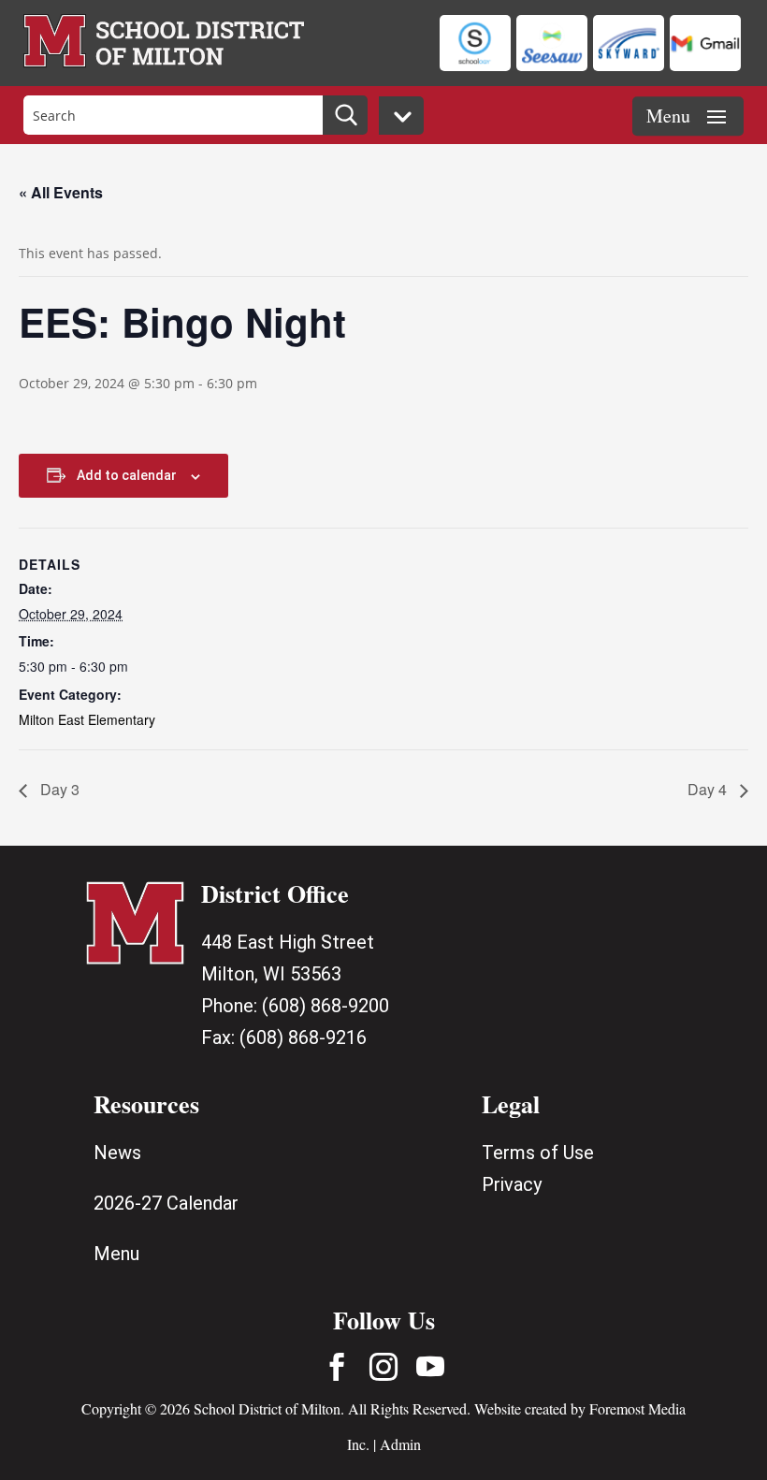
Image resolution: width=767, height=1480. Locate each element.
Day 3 (58, 789)
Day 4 (709, 789)
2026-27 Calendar (166, 1203)
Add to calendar (127, 475)
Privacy (512, 1184)
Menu (116, 1253)
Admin (400, 1444)
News (117, 1152)
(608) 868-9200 (325, 1005)
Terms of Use (538, 1152)
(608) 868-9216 (303, 1037)
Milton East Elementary (87, 719)
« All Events (61, 192)
